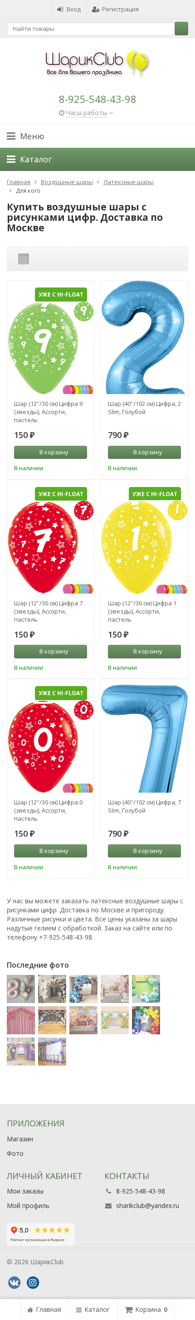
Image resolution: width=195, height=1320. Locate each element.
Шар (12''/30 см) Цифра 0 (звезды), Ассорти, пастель (48, 810)
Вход (74, 9)
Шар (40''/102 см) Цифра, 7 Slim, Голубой (144, 806)
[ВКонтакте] (14, 1283)
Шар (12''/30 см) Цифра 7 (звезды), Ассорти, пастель (48, 611)
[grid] (23, 258)
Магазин (20, 1139)
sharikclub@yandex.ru (147, 1205)
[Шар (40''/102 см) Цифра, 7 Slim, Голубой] (144, 751)
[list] (37, 258)
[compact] (51, 258)
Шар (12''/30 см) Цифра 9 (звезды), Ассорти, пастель (48, 411)
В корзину (53, 452)
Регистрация (120, 9)
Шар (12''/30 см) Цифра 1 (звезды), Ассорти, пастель (142, 611)
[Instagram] (32, 1283)
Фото (15, 1153)
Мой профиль (28, 1205)
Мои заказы (25, 1191)
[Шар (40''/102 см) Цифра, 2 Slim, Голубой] (144, 353)
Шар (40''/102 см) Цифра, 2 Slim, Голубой (144, 407)
